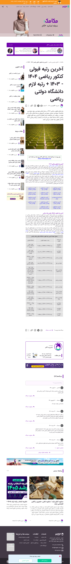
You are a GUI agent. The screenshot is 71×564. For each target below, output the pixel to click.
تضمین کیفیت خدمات (24, 543)
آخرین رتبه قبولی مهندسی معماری (32, 193)
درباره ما (36, 537)
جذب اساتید (19, 6)
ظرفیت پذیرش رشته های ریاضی (47, 232)
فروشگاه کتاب (33, 6)
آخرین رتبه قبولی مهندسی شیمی (32, 198)
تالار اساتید (50, 6)
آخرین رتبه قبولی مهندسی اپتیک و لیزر (44, 207)
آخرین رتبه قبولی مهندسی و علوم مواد (44, 198)
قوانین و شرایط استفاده (24, 537)
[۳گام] (65, 7)
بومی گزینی (36, 173)
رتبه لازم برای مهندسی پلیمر (57, 198)
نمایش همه (11, 44)
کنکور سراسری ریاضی (53, 62)
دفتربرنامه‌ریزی (43, 540)
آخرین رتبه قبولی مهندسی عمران (44, 193)
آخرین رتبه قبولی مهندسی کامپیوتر (57, 188)
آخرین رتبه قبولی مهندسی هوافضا (57, 207)
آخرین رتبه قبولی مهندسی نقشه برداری (44, 202)
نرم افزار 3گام (44, 560)
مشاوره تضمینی (25, 560)
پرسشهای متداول (34, 543)
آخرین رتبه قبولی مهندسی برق (44, 188)
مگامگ (38, 6)
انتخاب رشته (26, 6)
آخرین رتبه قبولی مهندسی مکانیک (32, 188)
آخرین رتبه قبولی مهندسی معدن (57, 202)
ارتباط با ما (35, 540)
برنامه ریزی (44, 6)
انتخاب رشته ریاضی (53, 166)
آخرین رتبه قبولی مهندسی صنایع (57, 193)
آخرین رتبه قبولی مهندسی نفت (32, 202)
